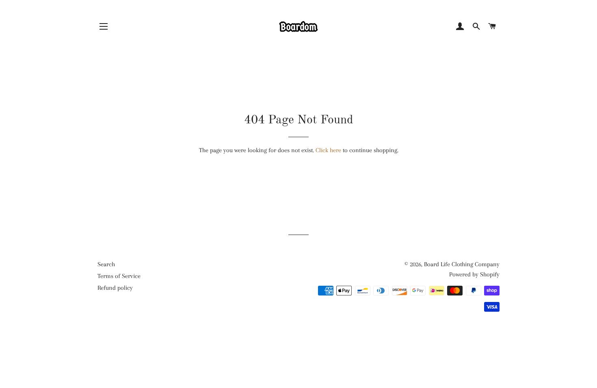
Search (106, 264)
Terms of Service (119, 276)
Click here (328, 150)
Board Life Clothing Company (462, 264)
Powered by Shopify (474, 274)
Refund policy (115, 287)
